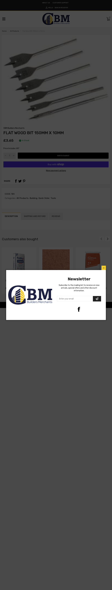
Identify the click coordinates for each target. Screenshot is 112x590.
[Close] (103, 268)
